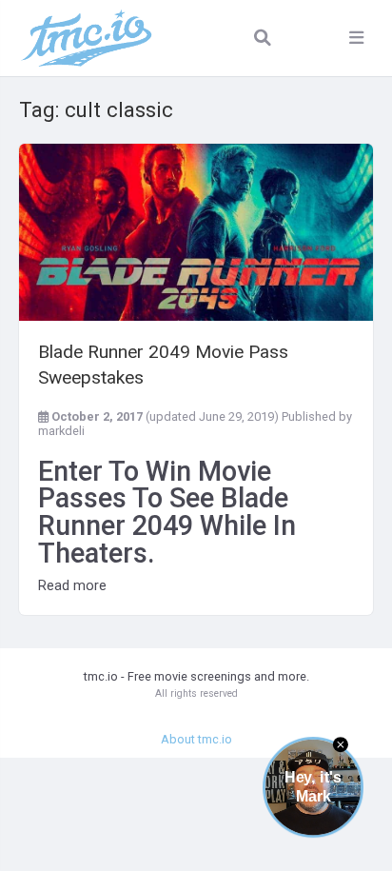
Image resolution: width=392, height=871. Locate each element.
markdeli (61, 431)
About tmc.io (196, 739)
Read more (72, 586)
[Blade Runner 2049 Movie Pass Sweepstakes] (196, 232)
